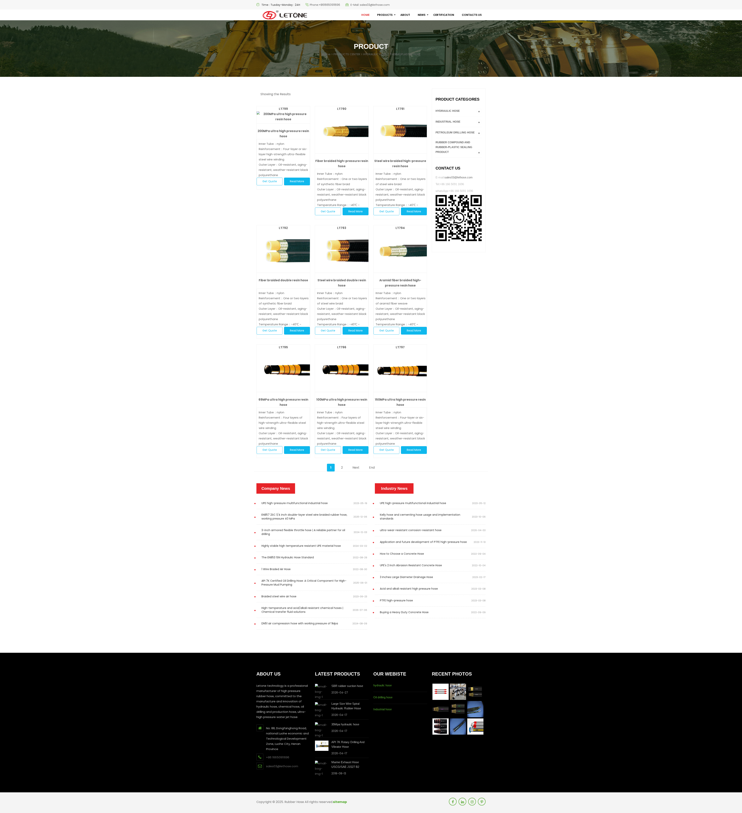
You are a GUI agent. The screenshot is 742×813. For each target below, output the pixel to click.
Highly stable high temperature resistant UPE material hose (301, 546)
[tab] (459, 111)
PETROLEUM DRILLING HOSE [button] (455, 132)
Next (355, 467)
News (421, 15)
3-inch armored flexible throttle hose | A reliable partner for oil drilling (303, 532)
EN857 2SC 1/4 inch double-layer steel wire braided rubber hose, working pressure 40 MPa (304, 517)
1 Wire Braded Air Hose (276, 569)
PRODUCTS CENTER (347, 54)
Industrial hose (382, 709)
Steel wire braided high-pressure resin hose (400, 163)
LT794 (400, 228)
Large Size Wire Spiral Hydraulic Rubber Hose (346, 706)
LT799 (283, 109)
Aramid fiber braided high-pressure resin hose (400, 282)
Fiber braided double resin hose (283, 280)
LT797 (400, 347)
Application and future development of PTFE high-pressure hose (423, 542)
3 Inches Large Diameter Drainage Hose (406, 577)
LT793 (341, 228)
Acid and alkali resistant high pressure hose (409, 589)
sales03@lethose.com (458, 177)
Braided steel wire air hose (278, 596)
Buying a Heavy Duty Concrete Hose (404, 612)
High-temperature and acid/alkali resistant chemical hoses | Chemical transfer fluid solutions (302, 610)
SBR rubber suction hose (347, 686)
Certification (443, 15)
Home (326, 54)
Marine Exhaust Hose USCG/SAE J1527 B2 (345, 764)
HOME (365, 15)
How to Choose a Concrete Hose (402, 554)
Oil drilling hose (382, 697)
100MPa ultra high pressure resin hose (341, 402)
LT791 (400, 109)
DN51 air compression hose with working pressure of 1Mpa (299, 623)
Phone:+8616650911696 (325, 5)
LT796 (341, 347)
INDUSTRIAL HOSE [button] (448, 121)
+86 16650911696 (277, 757)
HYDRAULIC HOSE (375, 54)
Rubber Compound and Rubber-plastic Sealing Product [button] (454, 147)
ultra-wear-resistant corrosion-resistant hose (411, 530)
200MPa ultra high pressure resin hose (283, 133)
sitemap (340, 802)
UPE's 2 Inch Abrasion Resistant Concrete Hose (411, 565)
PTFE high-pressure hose (396, 600)
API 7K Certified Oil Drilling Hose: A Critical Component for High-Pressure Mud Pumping (303, 583)
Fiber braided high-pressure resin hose (341, 163)
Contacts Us (472, 15)
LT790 (341, 109)
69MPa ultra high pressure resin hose (283, 402)
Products (385, 15)
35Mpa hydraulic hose (345, 724)
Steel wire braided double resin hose (341, 282)
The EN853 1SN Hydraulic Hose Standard (287, 557)
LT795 (283, 347)
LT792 (283, 228)
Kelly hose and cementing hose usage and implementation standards (420, 517)
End (372, 467)
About (405, 15)
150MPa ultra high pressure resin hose (400, 402)
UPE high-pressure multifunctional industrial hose (294, 503)
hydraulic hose (382, 685)
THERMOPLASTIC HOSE (405, 54)
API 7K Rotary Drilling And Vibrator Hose (347, 744)
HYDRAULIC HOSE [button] (448, 110)
